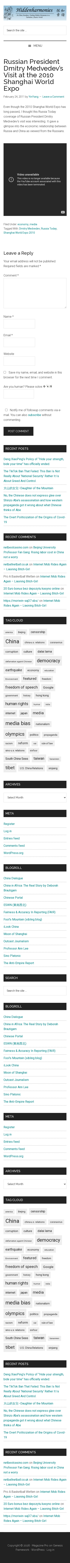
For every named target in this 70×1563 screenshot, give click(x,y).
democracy (48, 660)
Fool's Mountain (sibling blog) (23, 919)
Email (8, 335)
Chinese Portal (13, 897)
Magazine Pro (40, 1545)
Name (9, 316)
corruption (11, 651)
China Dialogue (13, 878)
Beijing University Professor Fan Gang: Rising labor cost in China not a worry (34, 552)
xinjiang (53, 768)
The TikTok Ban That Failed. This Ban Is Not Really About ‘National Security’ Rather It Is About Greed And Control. (32, 476)
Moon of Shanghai (15, 934)
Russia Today (49, 228)
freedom (46, 678)
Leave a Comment (53, 96)
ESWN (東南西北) (15, 905)
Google (48, 687)
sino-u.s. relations (14, 750)
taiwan (39, 758)
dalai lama (45, 651)
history (26, 695)
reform (23, 743)
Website (9, 354)
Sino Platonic (12, 956)
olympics (14, 734)
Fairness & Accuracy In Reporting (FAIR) (29, 912)
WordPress (38, 1549)
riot (34, 743)
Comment (11, 275)
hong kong (42, 695)
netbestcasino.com (16, 547)
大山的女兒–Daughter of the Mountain (28, 488)
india (48, 704)
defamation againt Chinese (18, 661)
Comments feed (14, 845)
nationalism (43, 724)
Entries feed (12, 838)
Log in (8, 831)
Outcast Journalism (16, 941)
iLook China (11, 926)
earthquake (13, 670)
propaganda (50, 734)
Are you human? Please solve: (23, 386)
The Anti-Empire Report (19, 963)
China (12, 641)
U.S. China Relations (31, 768)
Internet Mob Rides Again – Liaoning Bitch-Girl (34, 593)
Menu (37, 46)
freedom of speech (21, 687)
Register (9, 824)
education (49, 670)
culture (28, 651)
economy (23, 224)
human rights (16, 703)
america (9, 632)
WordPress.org (13, 853)
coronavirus (56, 642)
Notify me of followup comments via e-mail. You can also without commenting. (32, 415)
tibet (10, 767)
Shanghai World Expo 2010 (19, 232)
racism (9, 743)
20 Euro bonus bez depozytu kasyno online (32, 588)
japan (24, 713)
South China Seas (16, 758)
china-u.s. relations (35, 642)
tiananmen (54, 759)
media (33, 224)
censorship (38, 632)
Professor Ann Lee (16, 948)
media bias (17, 723)
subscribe (34, 415)
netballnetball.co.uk (16, 564)
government (11, 695)
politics (34, 734)
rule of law (47, 743)
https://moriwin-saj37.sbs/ (21, 600)
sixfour (33, 750)
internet (10, 713)
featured (29, 678)
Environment (11, 679)
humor (37, 704)
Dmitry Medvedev (29, 228)
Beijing (21, 632)
